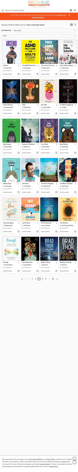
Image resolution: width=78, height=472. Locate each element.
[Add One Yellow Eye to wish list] (37, 271)
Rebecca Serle (8, 225)
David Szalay (27, 107)
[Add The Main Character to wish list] (75, 192)
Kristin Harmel (46, 186)
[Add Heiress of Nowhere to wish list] (37, 153)
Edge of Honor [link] (46, 262)
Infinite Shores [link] (8, 105)
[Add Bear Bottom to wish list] (75, 153)
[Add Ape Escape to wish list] (18, 153)
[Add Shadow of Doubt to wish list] (75, 271)
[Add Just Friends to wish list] (37, 231)
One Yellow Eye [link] (27, 262)
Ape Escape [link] (7, 144)
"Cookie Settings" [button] (45, 464)
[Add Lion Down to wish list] (56, 153)
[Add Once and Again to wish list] (18, 231)
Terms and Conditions (36, 459)
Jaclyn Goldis (65, 186)
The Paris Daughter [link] (47, 184)
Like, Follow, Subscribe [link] (67, 65)
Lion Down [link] (44, 144)
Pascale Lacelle (9, 107)
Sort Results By (6, 30)
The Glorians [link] (64, 223)
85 (53, 279)
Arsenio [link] (5, 65)
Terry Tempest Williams (68, 225)
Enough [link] (5, 262)
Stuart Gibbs (8, 146)
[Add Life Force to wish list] (37, 192)
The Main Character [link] (66, 184)
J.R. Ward (64, 107)
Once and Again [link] (8, 223)
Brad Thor (45, 265)
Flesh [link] (24, 105)
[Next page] (57, 279)
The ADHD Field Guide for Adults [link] (29, 65)
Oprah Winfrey (8, 265)
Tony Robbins (27, 186)
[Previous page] (22, 279)
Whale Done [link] (7, 184)
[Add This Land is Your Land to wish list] (56, 74)
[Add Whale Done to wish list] (18, 192)
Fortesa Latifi (65, 68)
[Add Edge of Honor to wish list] (56, 271)
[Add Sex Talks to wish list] (56, 113)
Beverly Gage (46, 68)
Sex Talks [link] (44, 105)
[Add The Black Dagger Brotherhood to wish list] (75, 113)
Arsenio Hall (8, 68)
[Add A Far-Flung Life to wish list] (56, 231)
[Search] (2, 10)
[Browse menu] (75, 10)
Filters (5, 36)
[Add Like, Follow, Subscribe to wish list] (75, 74)
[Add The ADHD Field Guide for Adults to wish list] (37, 74)
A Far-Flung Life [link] (46, 223)
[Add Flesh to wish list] (37, 113)
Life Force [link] (25, 184)
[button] (71, 25)
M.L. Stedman (46, 225)
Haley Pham (27, 225)
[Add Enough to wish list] (18, 271)
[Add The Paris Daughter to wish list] (56, 192)
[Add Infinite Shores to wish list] (18, 113)
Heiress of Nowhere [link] (28, 144)
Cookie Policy (53, 466)
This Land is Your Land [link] (48, 65)
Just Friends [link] (26, 223)
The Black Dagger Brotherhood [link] (67, 105)
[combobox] (35, 10)
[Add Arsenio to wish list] (18, 74)
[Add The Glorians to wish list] (75, 231)
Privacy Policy (50, 459)
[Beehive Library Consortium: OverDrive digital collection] (39, 4)
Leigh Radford (27, 265)
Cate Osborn (27, 68)
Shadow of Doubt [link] (65, 262)
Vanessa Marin (47, 107)
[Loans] (71, 10)
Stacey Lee (27, 146)
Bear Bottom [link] (64, 144)
